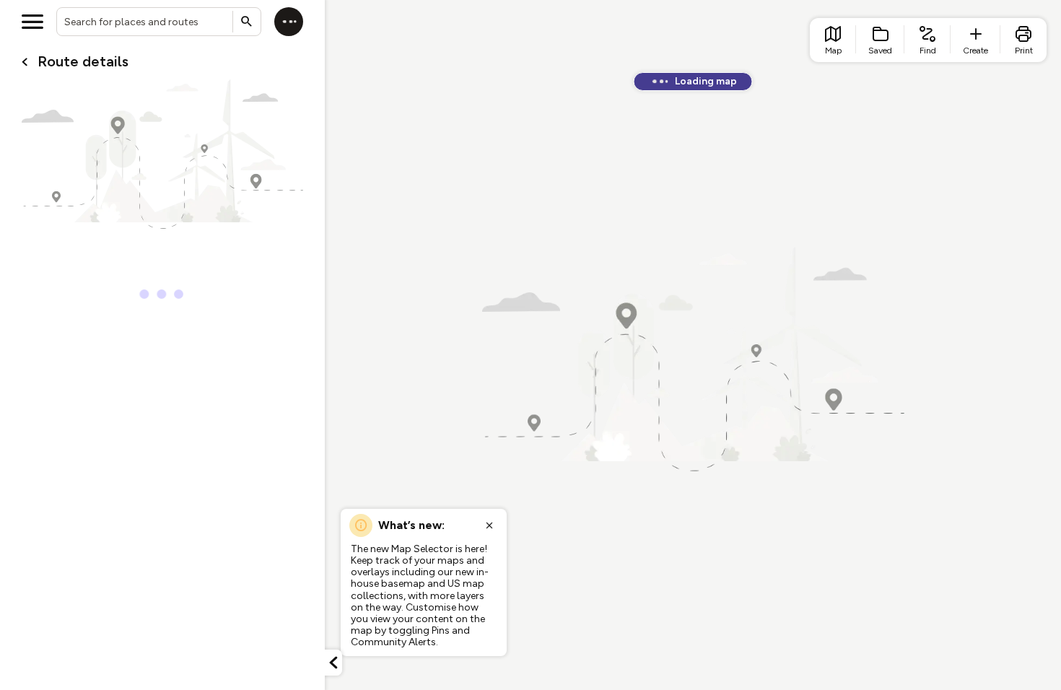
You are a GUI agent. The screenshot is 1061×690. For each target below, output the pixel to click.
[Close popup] (489, 525)
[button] (333, 662)
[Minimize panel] (333, 663)
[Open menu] (32, 21)
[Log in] (288, 21)
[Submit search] (246, 21)
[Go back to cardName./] (24, 62)
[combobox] (158, 21)
